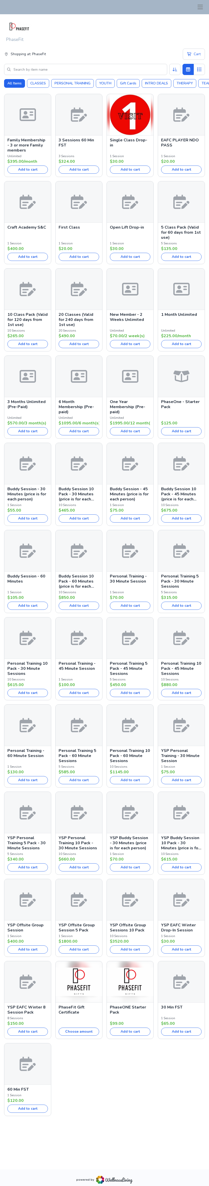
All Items (14, 83)
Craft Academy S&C (26, 227)
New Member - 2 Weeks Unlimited (127, 317)
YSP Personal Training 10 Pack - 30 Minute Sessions (78, 843)
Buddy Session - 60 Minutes (26, 579)
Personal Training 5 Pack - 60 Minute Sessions (77, 755)
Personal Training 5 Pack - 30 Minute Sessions (180, 581)
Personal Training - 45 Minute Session (77, 666)
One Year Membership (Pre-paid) (127, 406)
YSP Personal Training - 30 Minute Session (180, 755)
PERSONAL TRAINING (72, 83)
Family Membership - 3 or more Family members (26, 145)
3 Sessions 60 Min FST (76, 143)
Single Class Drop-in (128, 143)
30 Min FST (171, 1007)
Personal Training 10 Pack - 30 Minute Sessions (27, 668)
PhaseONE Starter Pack (128, 1010)
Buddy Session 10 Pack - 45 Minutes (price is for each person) (178, 494)
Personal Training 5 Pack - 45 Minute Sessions (129, 668)
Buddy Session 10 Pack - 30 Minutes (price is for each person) (76, 494)
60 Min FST (18, 1089)
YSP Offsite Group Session (25, 928)
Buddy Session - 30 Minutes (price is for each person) (26, 494)
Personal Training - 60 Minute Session (25, 753)
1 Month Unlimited (179, 314)
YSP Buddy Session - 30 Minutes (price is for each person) (129, 843)
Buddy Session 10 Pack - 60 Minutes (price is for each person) (76, 581)
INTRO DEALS (156, 83)
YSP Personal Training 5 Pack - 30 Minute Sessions (26, 843)
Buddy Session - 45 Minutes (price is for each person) (129, 494)
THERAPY (185, 83)
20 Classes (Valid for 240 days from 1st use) (76, 319)
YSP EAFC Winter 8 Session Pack (26, 1010)
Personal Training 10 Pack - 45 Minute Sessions (181, 668)
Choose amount (79, 1031)
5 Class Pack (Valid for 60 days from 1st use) (181, 232)
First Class (69, 227)
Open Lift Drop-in (127, 227)
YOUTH (105, 83)
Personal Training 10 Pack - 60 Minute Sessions (130, 755)
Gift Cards (128, 83)
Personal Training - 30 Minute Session (128, 579)
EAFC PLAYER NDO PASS (180, 143)
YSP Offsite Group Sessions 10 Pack (128, 928)
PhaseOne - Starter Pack (180, 404)
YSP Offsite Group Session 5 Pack (77, 928)
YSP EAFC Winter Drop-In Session (178, 928)
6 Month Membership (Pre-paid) (76, 406)
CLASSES (38, 83)
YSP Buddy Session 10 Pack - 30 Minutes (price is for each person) (180, 843)
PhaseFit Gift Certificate (72, 1010)
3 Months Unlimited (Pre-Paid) (26, 404)
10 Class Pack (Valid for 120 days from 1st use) (27, 319)
